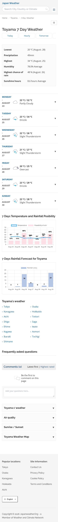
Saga (34, 321)
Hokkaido (37, 311)
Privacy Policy (37, 473)
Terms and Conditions (41, 484)
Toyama (14, 18)
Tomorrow (43, 35)
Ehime (7, 326)
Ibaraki (7, 336)
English (10, 499)
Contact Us (35, 467)
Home (4, 18)
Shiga (6, 321)
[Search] (46, 9)
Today (10, 35)
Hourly (27, 35)
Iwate (34, 326)
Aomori (36, 331)
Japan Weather (10, 3)
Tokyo (7, 306)
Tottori (35, 316)
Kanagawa (9, 311)
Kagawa (8, 331)
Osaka (35, 306)
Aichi (6, 316)
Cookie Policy (37, 478)
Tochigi (35, 336)
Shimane (8, 341)
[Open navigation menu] (54, 10)
